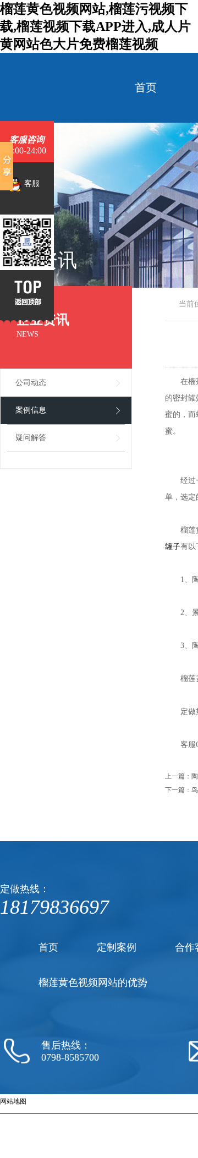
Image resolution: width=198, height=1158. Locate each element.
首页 (146, 87)
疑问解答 (30, 437)
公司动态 (30, 382)
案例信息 (30, 410)
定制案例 (116, 947)
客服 (31, 183)
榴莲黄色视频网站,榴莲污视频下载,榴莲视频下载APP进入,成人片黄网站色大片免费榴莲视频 (95, 26)
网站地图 (13, 1101)
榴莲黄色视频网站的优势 (92, 982)
